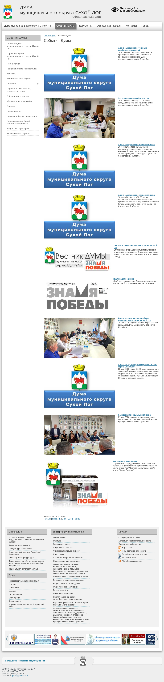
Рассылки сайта (60, 590)
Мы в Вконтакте (129, 558)
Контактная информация (130, 544)
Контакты (131, 25)
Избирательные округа (19, 78)
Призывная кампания (63, 593)
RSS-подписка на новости (134, 551)
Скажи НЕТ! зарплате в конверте (68, 558)
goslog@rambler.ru (20, 676)
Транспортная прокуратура (21, 558)
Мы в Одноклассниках (132, 561)
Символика (14, 588)
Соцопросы (58, 554)
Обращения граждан (109, 25)
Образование (59, 537)
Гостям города (15, 594)
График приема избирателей (22, 68)
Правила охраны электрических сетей (70, 577)
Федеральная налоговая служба (23, 569)
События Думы (65, 25)
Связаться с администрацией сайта (135, 541)
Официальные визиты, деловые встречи (19, 89)
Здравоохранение (61, 544)
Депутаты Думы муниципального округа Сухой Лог (23, 46)
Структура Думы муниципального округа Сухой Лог (23, 56)
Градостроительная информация (24, 581)
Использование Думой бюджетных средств (18, 122)
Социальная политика (63, 547)
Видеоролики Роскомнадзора (66, 583)
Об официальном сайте (129, 537)
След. (70, 519)
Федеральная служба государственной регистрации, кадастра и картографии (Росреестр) (26, 563)
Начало (47, 519)
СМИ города (14, 598)
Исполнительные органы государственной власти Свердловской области (26, 539)
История (12, 584)
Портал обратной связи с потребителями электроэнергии (67, 598)
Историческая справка (18, 133)
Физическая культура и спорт (66, 551)
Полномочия (13, 63)
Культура (57, 541)
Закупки (11, 106)
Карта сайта (127, 547)
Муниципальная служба (19, 101)
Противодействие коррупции (22, 116)
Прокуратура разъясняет (20, 549)
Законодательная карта (19, 545)
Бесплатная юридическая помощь (68, 580)
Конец (77, 519)
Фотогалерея (15, 601)
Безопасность (14, 111)
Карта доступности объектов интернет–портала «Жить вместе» (71, 603)
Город (144, 25)
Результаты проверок (18, 128)
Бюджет (12, 591)
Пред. (54, 519)
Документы (85, 25)
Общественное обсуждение (65, 587)
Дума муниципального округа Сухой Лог (28, 25)
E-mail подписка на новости (134, 554)
